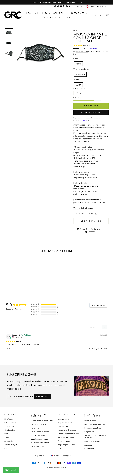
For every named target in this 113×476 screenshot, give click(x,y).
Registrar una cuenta (38, 424)
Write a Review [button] (99, 305)
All (37, 13)
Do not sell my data (38, 446)
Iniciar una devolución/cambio (42, 421)
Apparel (58, 13)
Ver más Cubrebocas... (83, 208)
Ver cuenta (35, 428)
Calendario (62, 448)
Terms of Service (64, 441)
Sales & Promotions (11, 423)
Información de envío (39, 435)
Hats (45, 13)
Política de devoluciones (40, 432)
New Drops (8, 419)
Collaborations (9, 430)
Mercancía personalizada (93, 441)
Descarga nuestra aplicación (94, 424)
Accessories (77, 13)
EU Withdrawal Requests (40, 443)
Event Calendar (90, 421)
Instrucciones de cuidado (67, 430)
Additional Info (91, 221)
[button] (102, 349)
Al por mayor (89, 445)
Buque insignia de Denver (67, 445)
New (28, 13)
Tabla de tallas (63, 426)
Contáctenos (89, 449)
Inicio (75, 30)
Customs (64, 17)
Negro (78, 63)
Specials (48, 17)
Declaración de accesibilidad (68, 434)
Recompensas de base (92, 428)
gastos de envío (82, 51)
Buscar (7, 448)
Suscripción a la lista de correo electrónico (95, 436)
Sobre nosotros (63, 419)
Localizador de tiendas (39, 439)
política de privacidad (66, 437)
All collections (9, 426)
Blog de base (89, 432)
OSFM (78, 85)
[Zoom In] (40, 53)
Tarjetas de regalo (11, 445)
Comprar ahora (91, 112)
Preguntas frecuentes (65, 423)
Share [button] (11, 349)
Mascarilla (80, 74)
